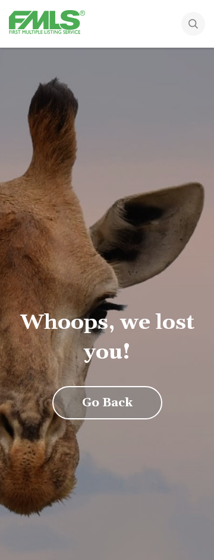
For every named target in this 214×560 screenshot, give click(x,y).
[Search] (193, 25)
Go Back (107, 402)
